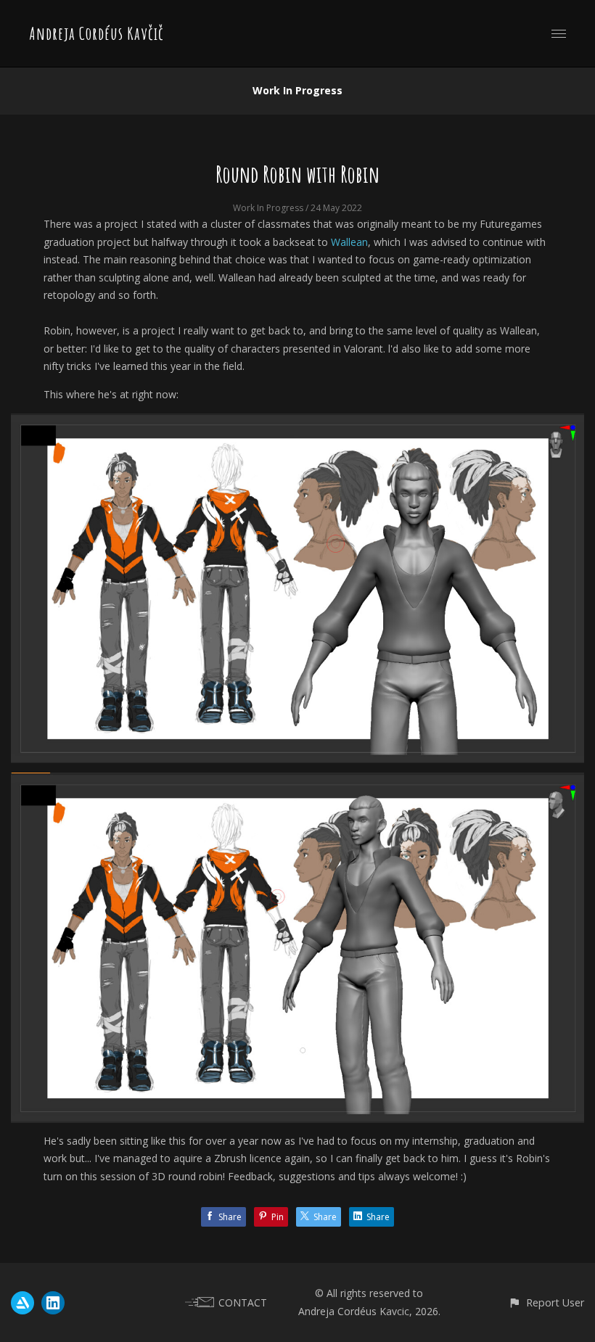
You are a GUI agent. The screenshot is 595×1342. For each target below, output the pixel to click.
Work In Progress (297, 90)
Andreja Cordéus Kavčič (96, 33)
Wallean (349, 242)
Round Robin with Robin (297, 174)
